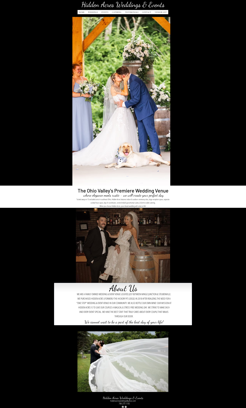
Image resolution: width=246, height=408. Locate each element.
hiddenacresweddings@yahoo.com (123, 400)
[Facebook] (123, 407)
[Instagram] (126, 407)
